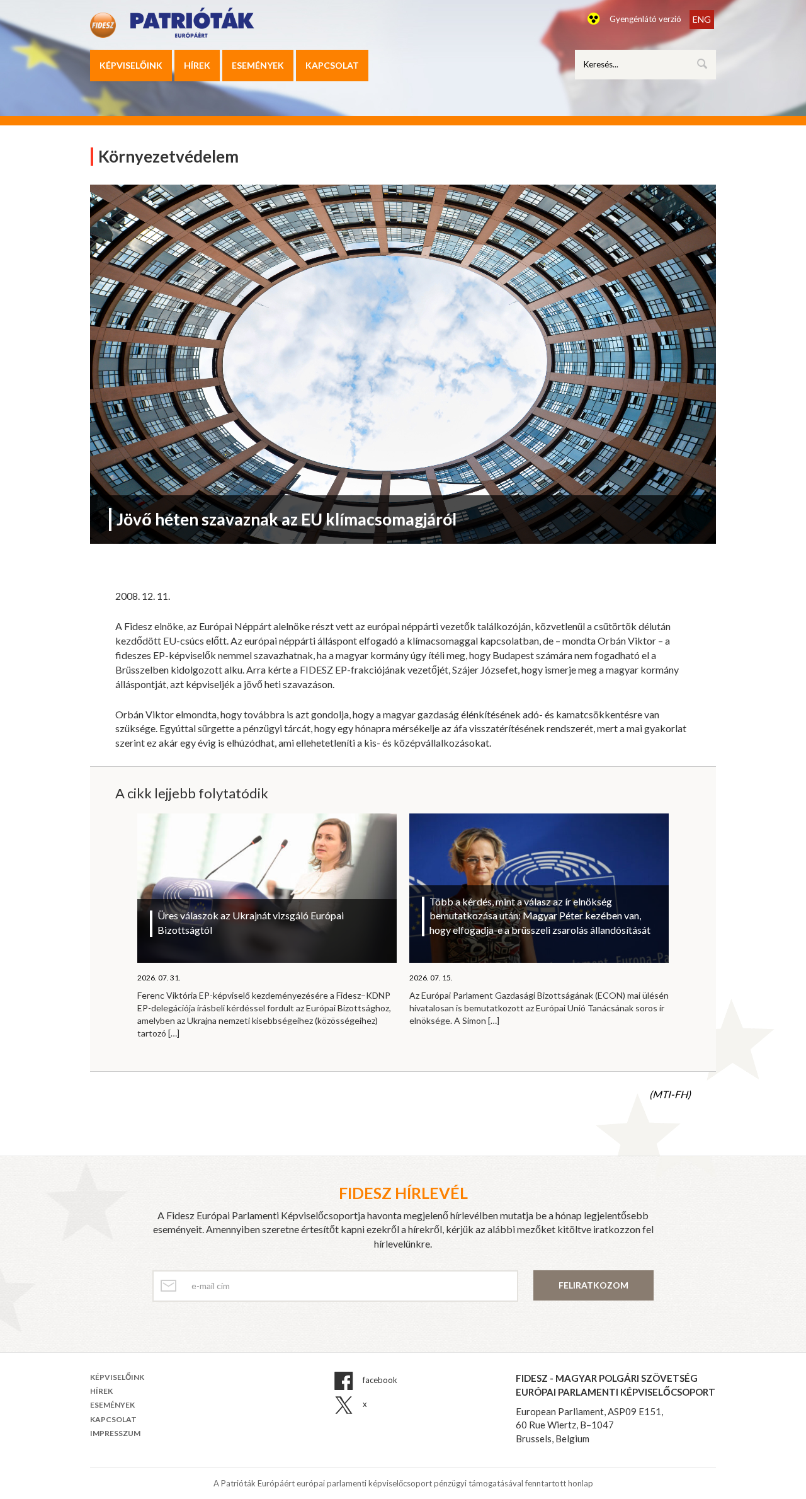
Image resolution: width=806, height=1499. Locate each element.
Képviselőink (130, 65)
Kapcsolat (332, 65)
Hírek (197, 65)
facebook (379, 1380)
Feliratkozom (593, 1285)
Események (258, 65)
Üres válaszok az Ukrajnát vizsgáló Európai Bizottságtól (250, 922)
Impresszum (115, 1433)
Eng (702, 19)
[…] (173, 1033)
